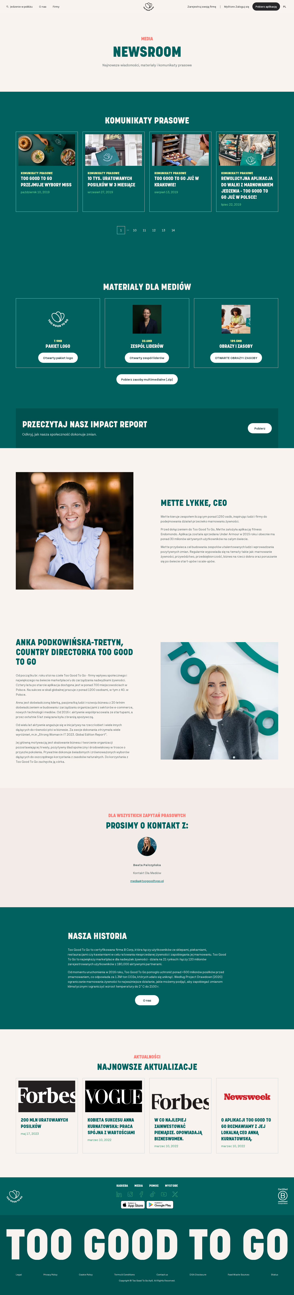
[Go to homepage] (148, 6)
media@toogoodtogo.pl (147, 881)
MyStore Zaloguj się (236, 6)
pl (284, 6)
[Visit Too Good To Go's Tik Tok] (152, 1194)
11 (144, 230)
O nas (42, 6)
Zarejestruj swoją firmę (201, 6)
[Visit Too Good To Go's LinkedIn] (119, 1194)
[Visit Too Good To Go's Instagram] (130, 1194)
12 (154, 230)
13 (163, 230)
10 (135, 230)
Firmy (56, 6)
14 (173, 230)
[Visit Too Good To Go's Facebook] (141, 1194)
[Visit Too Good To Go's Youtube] (164, 1194)
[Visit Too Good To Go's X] (175, 1194)
